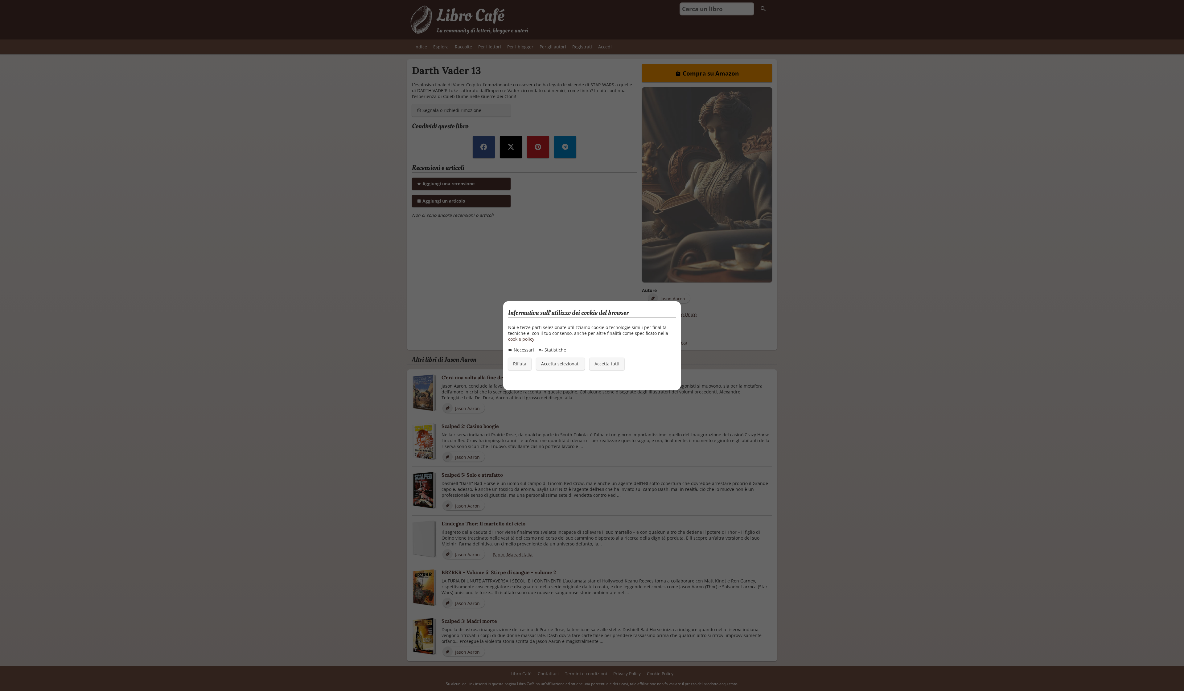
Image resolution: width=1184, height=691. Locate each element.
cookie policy (521, 339)
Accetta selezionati (560, 364)
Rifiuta (519, 364)
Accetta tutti (606, 364)
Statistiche (554, 350)
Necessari (523, 350)
